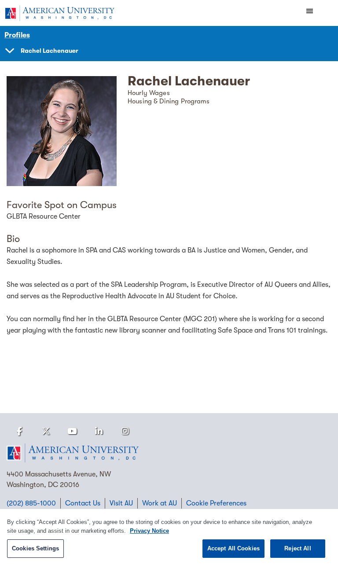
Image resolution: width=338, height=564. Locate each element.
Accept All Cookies (233, 548)
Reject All (297, 548)
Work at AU (159, 503)
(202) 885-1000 (31, 503)
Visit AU (121, 503)
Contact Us (82, 503)
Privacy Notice (149, 530)
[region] (169, 536)
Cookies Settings (35, 548)
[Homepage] (169, 453)
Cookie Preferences (216, 503)
